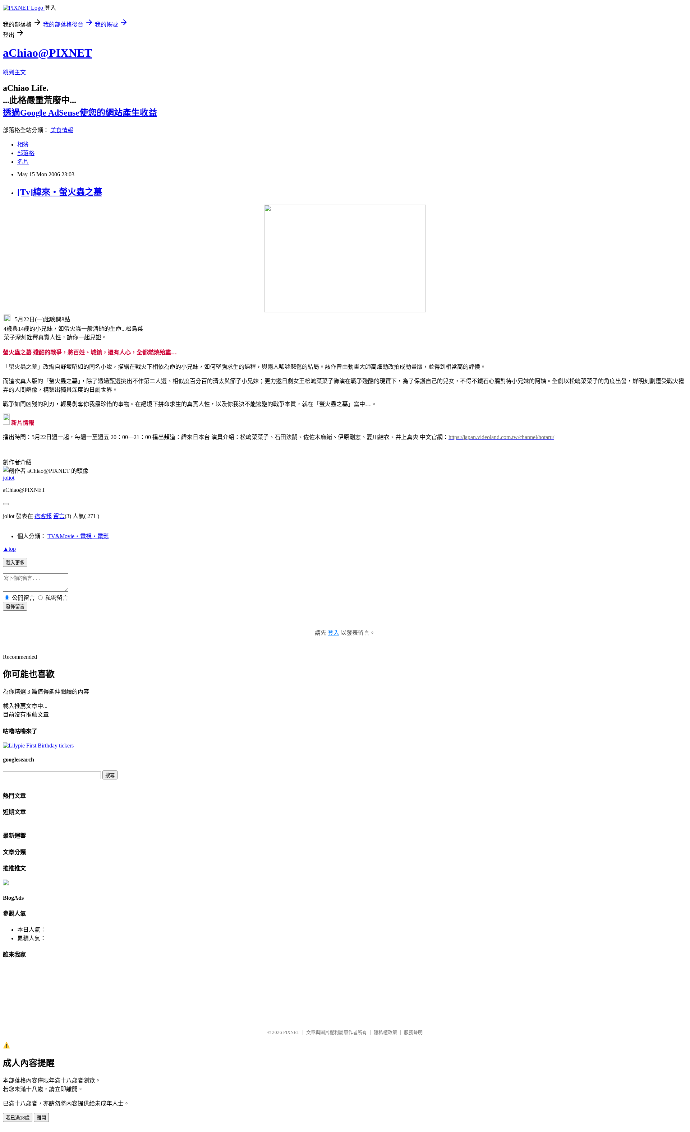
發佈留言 (15, 606)
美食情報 (61, 130)
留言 (59, 516)
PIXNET (291, 1032)
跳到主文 (14, 72)
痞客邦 (43, 516)
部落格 (25, 153)
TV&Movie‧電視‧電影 (78, 536)
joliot (8, 478)
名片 (23, 162)
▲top (9, 549)
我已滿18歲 (17, 1118)
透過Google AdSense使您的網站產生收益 (80, 112)
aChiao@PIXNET (47, 52)
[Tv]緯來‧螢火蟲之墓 (59, 192)
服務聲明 (413, 1032)
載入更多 (15, 562)
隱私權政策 (385, 1032)
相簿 (23, 144)
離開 (41, 1118)
